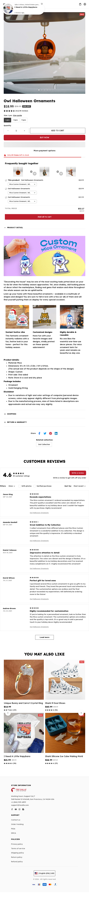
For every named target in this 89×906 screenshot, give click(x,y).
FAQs (13, 829)
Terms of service (18, 848)
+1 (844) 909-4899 (18, 802)
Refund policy (17, 862)
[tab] (39, 90)
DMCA (13, 833)
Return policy (16, 857)
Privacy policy (17, 844)
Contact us (15, 820)
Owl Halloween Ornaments (39, 513)
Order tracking (17, 824)
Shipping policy (17, 853)
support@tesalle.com (20, 805)
